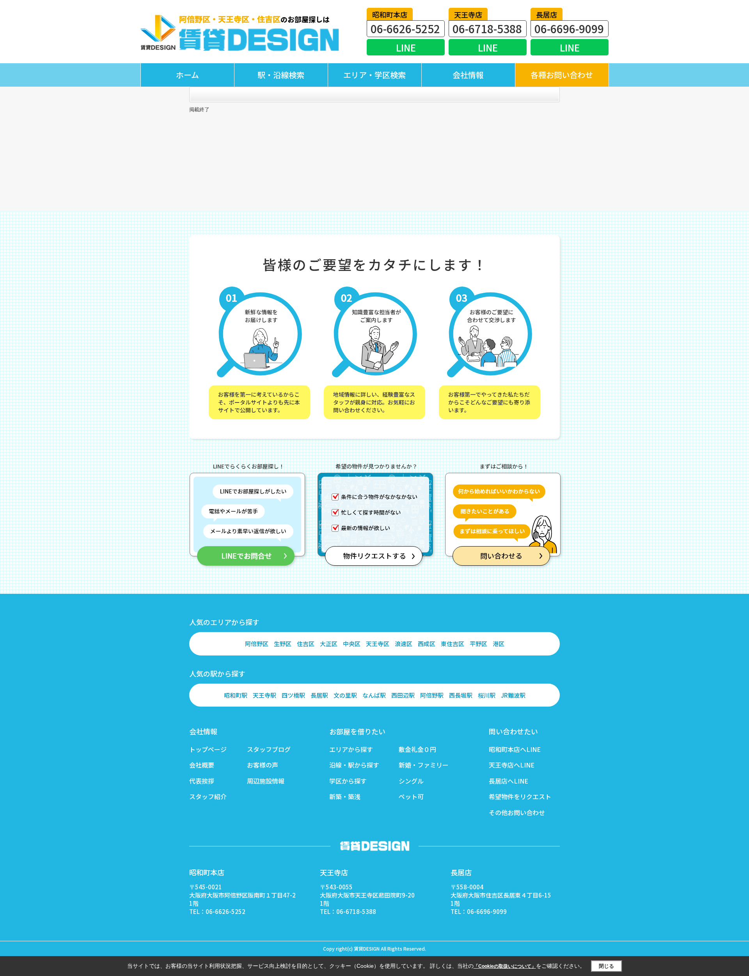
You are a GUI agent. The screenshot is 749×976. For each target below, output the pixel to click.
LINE (406, 47)
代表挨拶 (201, 780)
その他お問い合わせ (517, 812)
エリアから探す (351, 749)
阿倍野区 (256, 643)
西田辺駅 (403, 695)
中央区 (351, 643)
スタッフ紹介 (208, 796)
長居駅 (319, 695)
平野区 (478, 643)
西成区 (426, 643)
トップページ (208, 749)
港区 (498, 643)
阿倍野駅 (432, 695)
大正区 (328, 643)
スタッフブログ (269, 749)
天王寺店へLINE (511, 764)
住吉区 (305, 643)
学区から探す (348, 780)
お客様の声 (262, 764)
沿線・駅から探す (354, 764)
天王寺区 (377, 643)
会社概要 (201, 764)
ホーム (187, 74)
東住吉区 (452, 643)
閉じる (606, 966)
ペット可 (411, 796)
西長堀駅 (460, 695)
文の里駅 (345, 695)
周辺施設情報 (265, 780)
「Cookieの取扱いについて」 (505, 966)
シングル (411, 780)
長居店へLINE (508, 780)
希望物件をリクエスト (520, 796)
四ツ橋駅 (293, 695)
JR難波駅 (513, 695)
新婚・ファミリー (424, 764)
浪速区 (403, 643)
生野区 (282, 643)
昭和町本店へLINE (515, 749)
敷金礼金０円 (417, 749)
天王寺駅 (264, 695)
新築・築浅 (344, 796)
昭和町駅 (235, 695)
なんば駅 (374, 695)
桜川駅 (486, 695)
